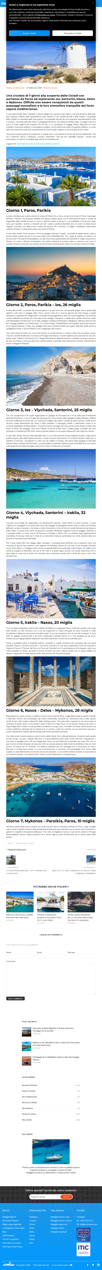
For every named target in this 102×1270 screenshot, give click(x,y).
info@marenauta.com (88, 1224)
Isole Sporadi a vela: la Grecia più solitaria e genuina (38, 143)
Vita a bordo (27, 1119)
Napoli (31, 1239)
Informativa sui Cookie (11, 1242)
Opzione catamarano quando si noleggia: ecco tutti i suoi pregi (49, 917)
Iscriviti (66, 1196)
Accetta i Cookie (29, 33)
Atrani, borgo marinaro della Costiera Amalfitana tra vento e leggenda (80, 917)
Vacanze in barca (29, 1114)
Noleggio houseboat (59, 1231)
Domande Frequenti (10, 1220)
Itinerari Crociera (50, 87)
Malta (31, 1231)
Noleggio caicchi (57, 1228)
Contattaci (81, 1216)
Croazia (32, 1220)
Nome (8, 952)
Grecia (10, 843)
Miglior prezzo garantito (11, 1224)
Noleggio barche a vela (60, 1216)
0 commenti (91, 849)
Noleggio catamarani (59, 1224)
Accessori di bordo (29, 1085)
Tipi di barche (27, 1108)
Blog (4, 1231)
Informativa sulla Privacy (12, 1246)
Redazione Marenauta (15, 87)
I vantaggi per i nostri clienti (13, 1228)
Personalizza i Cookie (72, 33)
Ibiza (31, 1242)
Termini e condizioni (10, 1239)
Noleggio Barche (9, 1216)
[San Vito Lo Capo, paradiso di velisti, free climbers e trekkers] (91, 860)
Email (39, 952)
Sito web (71, 952)
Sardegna (33, 1216)
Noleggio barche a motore (61, 1220)
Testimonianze (8, 1235)
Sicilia (31, 1228)
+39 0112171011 (86, 1220)
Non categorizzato (29, 1096)
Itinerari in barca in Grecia (25, 843)
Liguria (32, 1235)
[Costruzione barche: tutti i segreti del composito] (11, 860)
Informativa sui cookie (46, 15)
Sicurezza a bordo (29, 1102)
